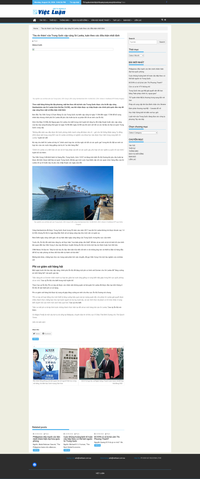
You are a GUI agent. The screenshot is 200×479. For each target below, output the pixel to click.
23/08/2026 (38, 434)
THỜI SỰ (53, 20)
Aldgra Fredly (37, 45)
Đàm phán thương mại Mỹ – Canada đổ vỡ (145, 108)
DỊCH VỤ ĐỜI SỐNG (80, 20)
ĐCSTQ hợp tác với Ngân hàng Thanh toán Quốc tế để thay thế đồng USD (102, 382)
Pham (36, 41)
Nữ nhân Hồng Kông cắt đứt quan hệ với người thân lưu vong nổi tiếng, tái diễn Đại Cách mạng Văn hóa (54, 382)
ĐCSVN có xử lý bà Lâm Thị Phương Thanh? (145, 83)
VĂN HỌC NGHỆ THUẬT (100, 20)
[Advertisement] (78, 405)
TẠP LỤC (116, 20)
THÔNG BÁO (64, 20)
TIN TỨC (42, 20)
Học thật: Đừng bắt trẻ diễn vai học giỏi (143, 112)
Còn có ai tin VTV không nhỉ (139, 87)
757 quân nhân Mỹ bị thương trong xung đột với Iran (102, 2)
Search (132, 38)
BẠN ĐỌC (127, 20)
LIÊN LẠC (138, 20)
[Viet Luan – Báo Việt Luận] (34, 20)
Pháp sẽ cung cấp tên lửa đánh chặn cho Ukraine (147, 104)
